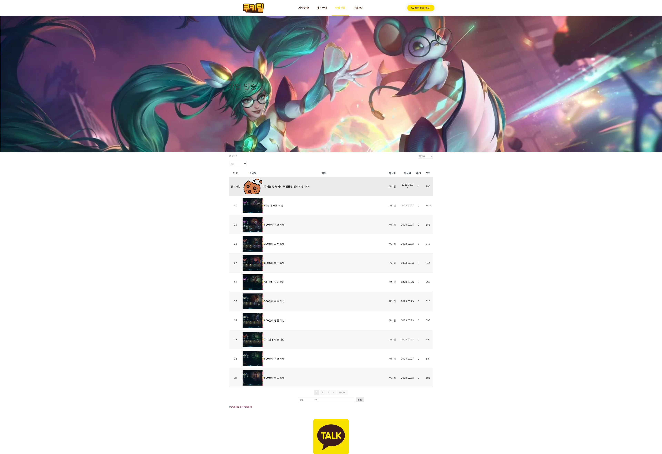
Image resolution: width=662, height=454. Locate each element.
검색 (359, 399)
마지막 (342, 392)
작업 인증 (340, 7)
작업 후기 (358, 7)
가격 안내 (322, 7)
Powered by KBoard (240, 406)
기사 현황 (303, 7)
